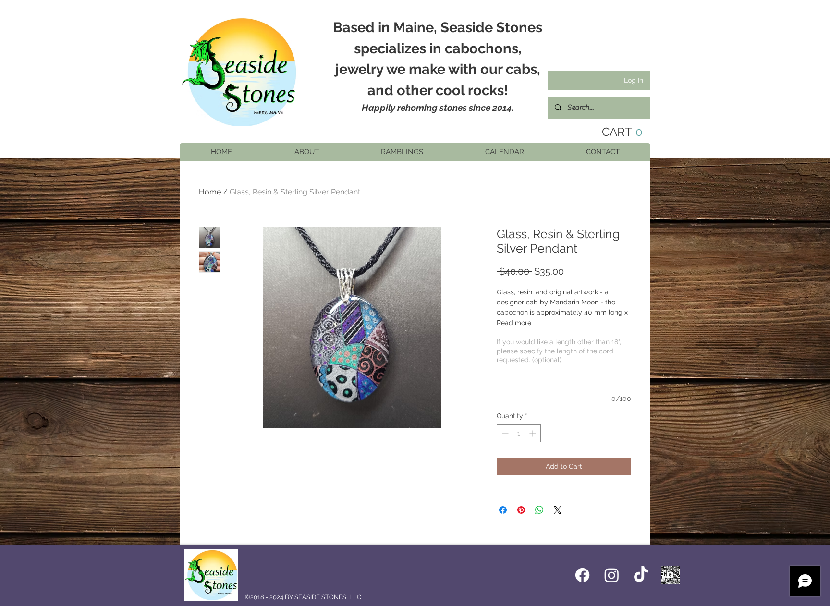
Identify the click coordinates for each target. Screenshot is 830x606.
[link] (615, 132)
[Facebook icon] (582, 575)
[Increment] (533, 433)
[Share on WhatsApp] (539, 510)
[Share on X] (557, 510)
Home (210, 191)
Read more (514, 323)
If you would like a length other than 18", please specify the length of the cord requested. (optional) (559, 350)
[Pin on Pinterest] (521, 510)
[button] (306, 152)
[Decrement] (504, 433)
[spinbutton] (518, 433)
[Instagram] (611, 575)
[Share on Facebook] (503, 510)
